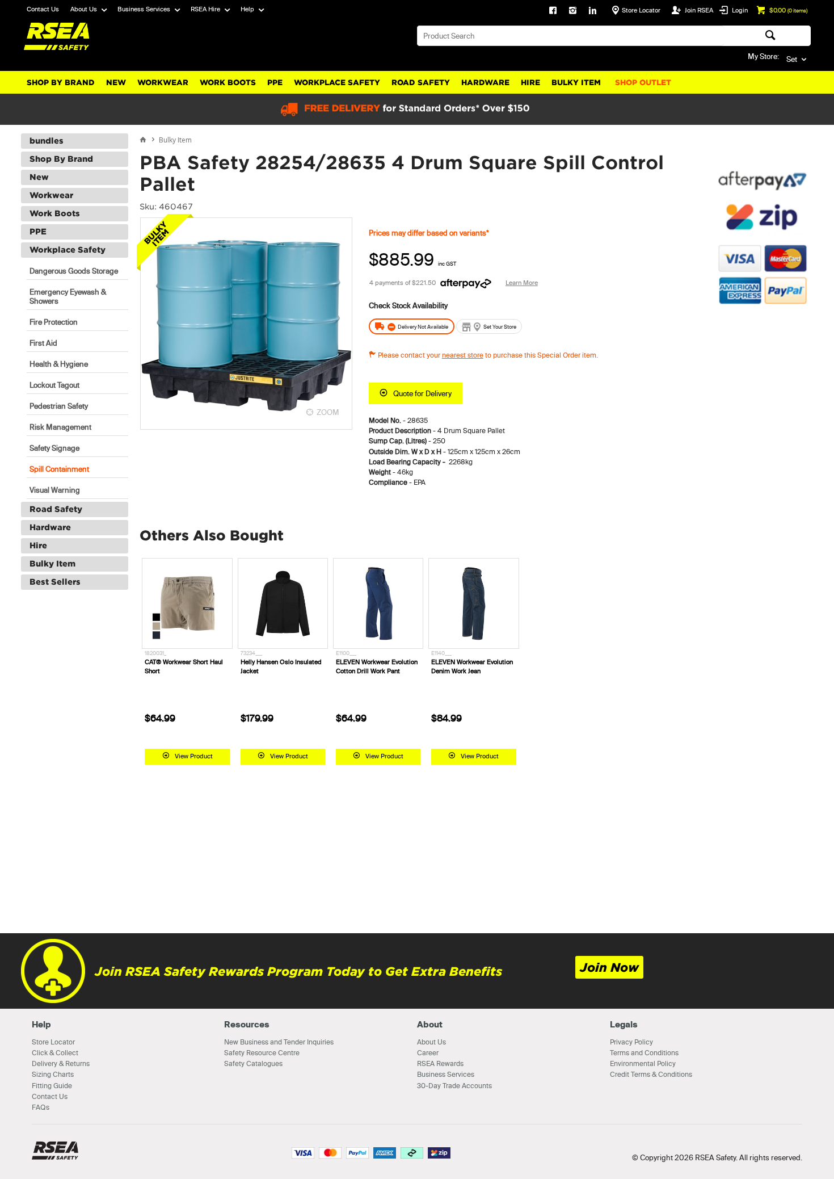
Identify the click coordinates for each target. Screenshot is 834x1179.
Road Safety (420, 82)
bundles (47, 140)
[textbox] (570, 36)
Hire (530, 82)
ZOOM (328, 412)
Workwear (162, 82)
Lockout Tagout (54, 384)
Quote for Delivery (422, 393)
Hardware (485, 82)
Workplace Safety (337, 82)
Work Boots (228, 82)
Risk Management (60, 426)
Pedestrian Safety (59, 405)
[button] (762, 366)
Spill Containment (59, 468)
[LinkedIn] (593, 11)
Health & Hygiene (59, 363)
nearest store (462, 355)
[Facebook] (553, 11)
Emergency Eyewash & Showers (68, 296)
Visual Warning (55, 489)
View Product (194, 756)
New (116, 82)
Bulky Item (576, 82)
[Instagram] (573, 11)
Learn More (522, 283)
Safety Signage (54, 447)
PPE (275, 82)
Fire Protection (54, 321)
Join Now (609, 967)
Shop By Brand (61, 82)
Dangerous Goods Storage (74, 270)
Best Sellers (55, 581)
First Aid (43, 342)
